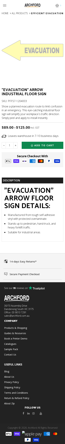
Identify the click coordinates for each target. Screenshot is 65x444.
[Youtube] (41, 413)
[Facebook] (23, 413)
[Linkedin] (28, 413)
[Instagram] (33, 413)
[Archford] (32, 5)
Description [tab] (11, 180)
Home (5, 13)
